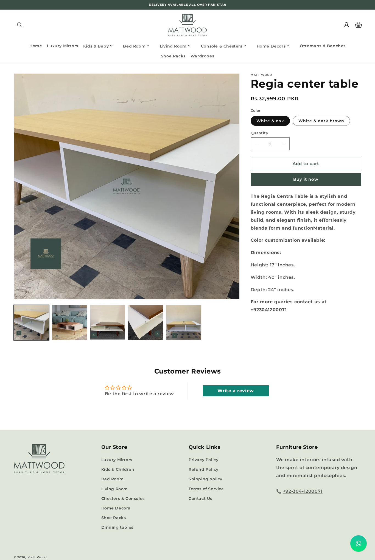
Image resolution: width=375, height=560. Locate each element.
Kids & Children (118, 469)
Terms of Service (206, 488)
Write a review (235, 390)
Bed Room (112, 479)
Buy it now (305, 179)
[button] (20, 25)
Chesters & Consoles (123, 498)
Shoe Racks (113, 517)
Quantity (259, 133)
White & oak (270, 120)
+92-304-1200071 (303, 491)
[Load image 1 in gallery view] (31, 322)
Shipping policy (205, 479)
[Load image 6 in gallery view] (184, 322)
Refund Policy (204, 469)
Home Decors (115, 508)
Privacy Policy (203, 459)
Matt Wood (37, 557)
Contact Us (200, 498)
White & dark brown (321, 120)
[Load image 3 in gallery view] (107, 322)
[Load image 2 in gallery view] (69, 322)
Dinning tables (117, 527)
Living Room (114, 488)
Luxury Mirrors (116, 459)
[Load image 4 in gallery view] (145, 322)
